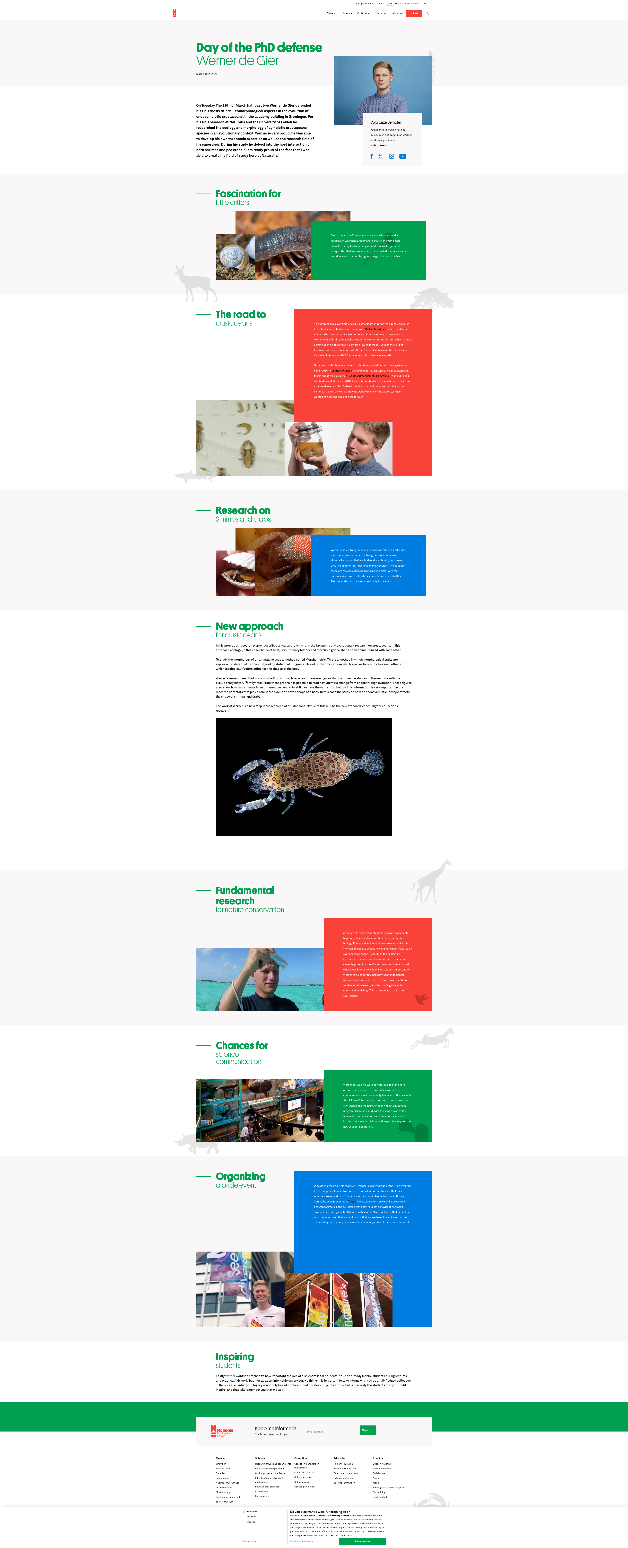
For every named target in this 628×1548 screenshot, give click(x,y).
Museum (221, 1458)
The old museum (224, 1502)
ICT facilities (261, 1491)
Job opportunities (365, 3)
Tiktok (352, 1201)
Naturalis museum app (227, 1483)
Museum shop (223, 1492)
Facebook (371, 156)
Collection (300, 1458)
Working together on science (270, 1473)
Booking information (344, 1483)
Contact (415, 3)
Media (376, 1483)
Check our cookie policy (301, 1541)
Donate (380, 3)
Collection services (304, 1472)
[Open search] (427, 13)
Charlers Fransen (341, 370)
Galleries (220, 1473)
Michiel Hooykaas (375, 329)
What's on (221, 1464)
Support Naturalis (382, 1464)
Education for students (267, 1487)
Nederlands (425, 3)
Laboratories (262, 1496)
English (430, 3)
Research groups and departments (273, 1464)
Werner (230, 1376)
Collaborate (379, 1473)
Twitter (381, 156)
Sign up (367, 1430)
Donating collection (304, 1487)
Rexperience (222, 1478)
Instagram (391, 156)
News (389, 3)
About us (378, 1458)
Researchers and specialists (269, 1469)
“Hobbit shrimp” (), (368, 376)
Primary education (343, 1464)
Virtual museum (224, 1487)
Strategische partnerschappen (389, 1487)
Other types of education (346, 1473)
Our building (379, 1492)
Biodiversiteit (380, 1497)
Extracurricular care (344, 1478)
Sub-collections (302, 1477)
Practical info (402, 3)
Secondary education (345, 1469)
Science (260, 1458)
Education (340, 1458)
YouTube (402, 156)
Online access (301, 1482)
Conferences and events (228, 1497)
